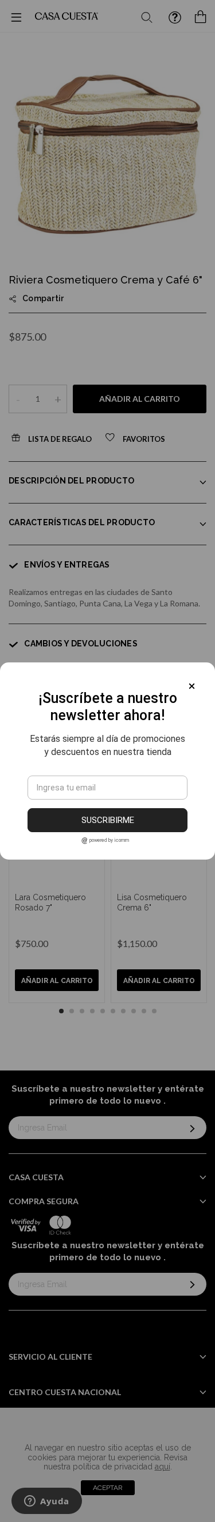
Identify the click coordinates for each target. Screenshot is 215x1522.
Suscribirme (107, 820)
